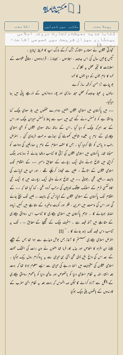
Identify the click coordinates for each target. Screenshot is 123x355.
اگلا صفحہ (21, 26)
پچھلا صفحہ (101, 26)
